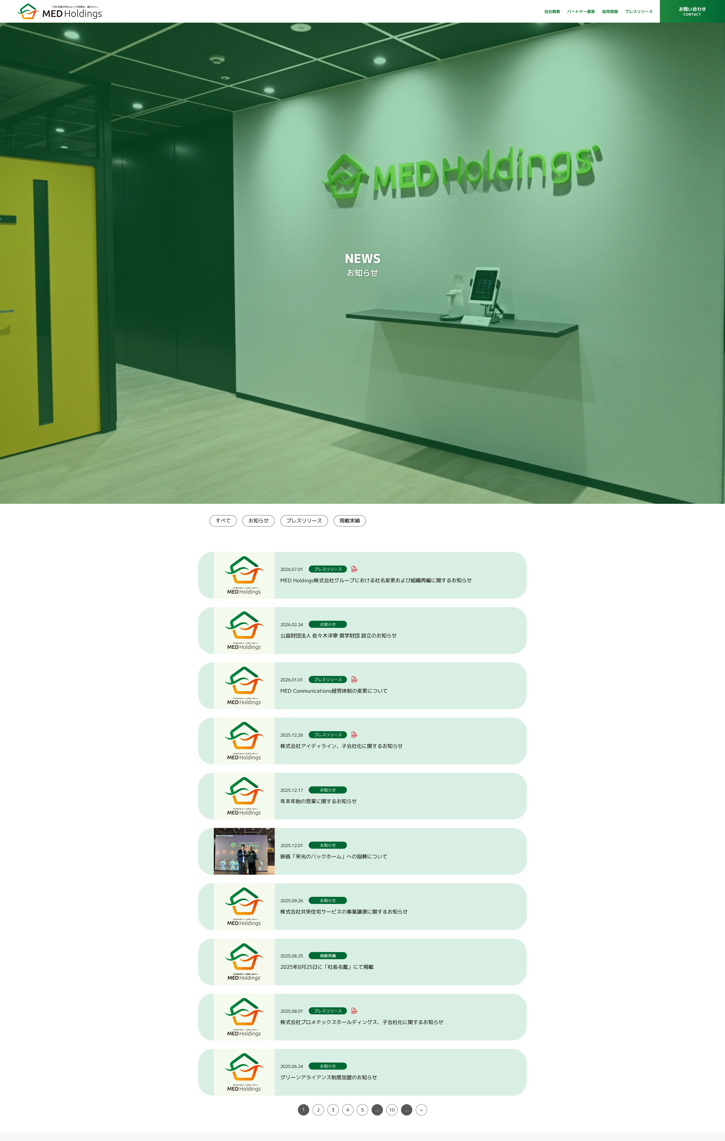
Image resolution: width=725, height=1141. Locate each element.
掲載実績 (350, 520)
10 (392, 1109)
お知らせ (258, 520)
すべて (223, 520)
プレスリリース (304, 520)
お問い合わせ (692, 13)
